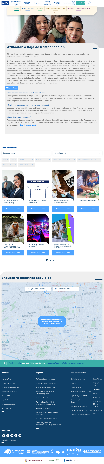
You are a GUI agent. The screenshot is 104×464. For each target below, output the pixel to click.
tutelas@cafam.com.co (49, 419)
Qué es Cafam (6, 379)
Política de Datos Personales (45, 379)
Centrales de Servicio (78, 379)
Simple (95, 394)
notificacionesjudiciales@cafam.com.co (49, 425)
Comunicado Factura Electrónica (81, 410)
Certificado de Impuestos (79, 406)
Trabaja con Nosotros (8, 383)
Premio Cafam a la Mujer (9, 391)
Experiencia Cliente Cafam (10, 387)
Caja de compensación (28, 125)
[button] (17, 8)
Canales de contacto (8, 404)
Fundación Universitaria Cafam (81, 391)
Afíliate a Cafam (11, 88)
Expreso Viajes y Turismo (79, 396)
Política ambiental (42, 398)
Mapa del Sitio (97, 410)
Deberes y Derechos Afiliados (80, 414)
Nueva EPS (96, 398)
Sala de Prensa (6, 396)
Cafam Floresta (76, 387)
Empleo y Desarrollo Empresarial (47, 3)
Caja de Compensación (9, 400)
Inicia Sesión (67, 3)
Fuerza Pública (6, 408)
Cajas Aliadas (97, 379)
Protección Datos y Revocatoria (46, 383)
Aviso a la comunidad (43, 408)
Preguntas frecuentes (9, 440)
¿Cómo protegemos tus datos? (46, 387)
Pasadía (73, 383)
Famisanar (96, 389)
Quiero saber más (13, 209)
